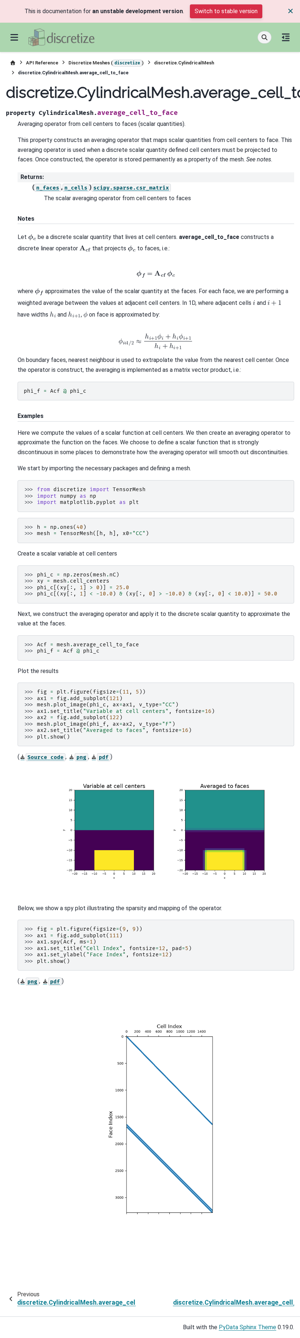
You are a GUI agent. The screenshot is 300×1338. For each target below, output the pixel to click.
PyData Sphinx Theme (247, 1327)
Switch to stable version (226, 11)
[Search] (264, 37)
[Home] (13, 63)
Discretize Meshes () (106, 63)
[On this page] (285, 37)
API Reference (42, 63)
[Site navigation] (14, 37)
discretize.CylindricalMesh (184, 63)
